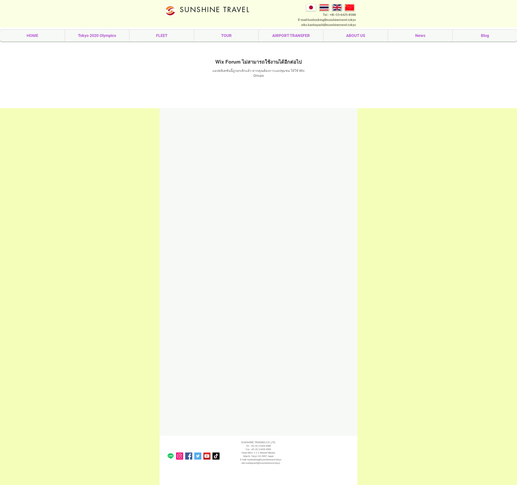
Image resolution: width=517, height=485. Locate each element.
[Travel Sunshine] (197, 456)
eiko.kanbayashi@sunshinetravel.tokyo (328, 24)
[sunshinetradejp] (179, 456)
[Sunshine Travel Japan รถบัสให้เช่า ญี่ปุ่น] (188, 456)
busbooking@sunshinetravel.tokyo (264, 459)
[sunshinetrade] (206, 456)
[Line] (170, 456)
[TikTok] (216, 456)
